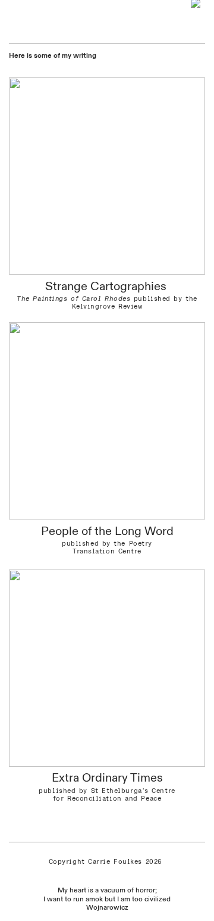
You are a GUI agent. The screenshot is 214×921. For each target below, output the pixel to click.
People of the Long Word (107, 531)
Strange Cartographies (107, 286)
